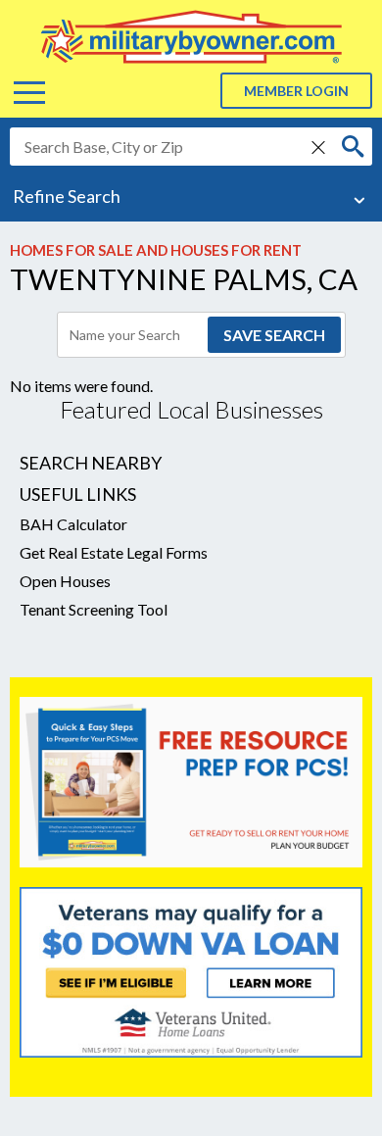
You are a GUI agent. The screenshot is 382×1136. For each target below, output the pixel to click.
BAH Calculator (73, 524)
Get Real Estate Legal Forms (114, 552)
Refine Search (66, 196)
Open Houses (65, 580)
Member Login (296, 90)
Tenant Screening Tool (93, 609)
